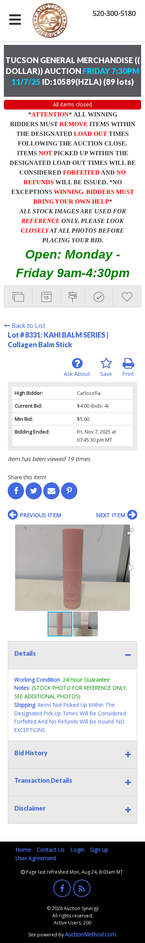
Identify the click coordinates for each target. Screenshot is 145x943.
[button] (130, 531)
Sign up (99, 849)
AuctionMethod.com (90, 934)
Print (128, 373)
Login (77, 849)
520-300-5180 (114, 13)
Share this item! (27, 477)
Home (23, 849)
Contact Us (51, 849)
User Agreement (35, 858)
